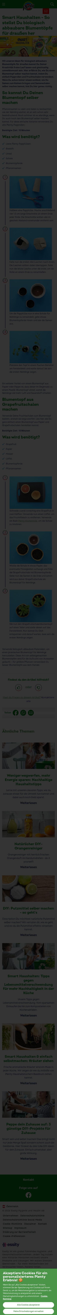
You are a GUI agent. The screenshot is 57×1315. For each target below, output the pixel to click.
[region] (28, 1291)
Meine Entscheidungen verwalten (28, 1311)
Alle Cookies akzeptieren (28, 1305)
